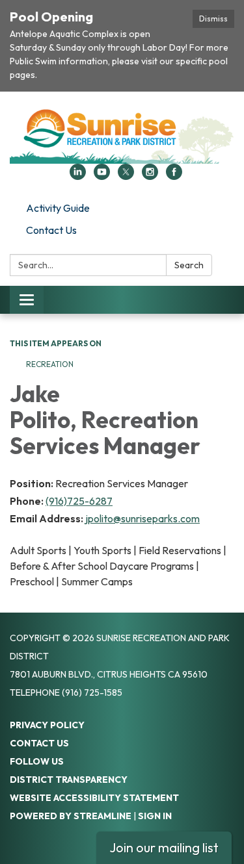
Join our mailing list (164, 847)
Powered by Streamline (70, 816)
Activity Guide (58, 207)
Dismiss (213, 18)
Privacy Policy (47, 725)
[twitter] (126, 176)
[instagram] (150, 176)
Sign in (155, 816)
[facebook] (174, 176)
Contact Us (51, 229)
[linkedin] (78, 176)
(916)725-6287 (79, 500)
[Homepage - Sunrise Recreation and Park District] (122, 134)
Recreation (50, 364)
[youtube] (102, 176)
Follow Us (37, 761)
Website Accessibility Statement (94, 798)
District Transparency (69, 779)
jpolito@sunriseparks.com (142, 518)
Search (189, 265)
